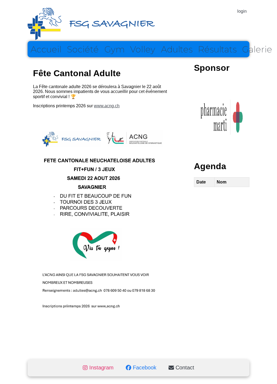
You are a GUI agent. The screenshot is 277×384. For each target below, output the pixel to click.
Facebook (143, 368)
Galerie (257, 49)
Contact (184, 368)
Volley (142, 49)
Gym (114, 49)
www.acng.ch (107, 105)
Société (83, 49)
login (242, 11)
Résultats (217, 49)
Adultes (177, 49)
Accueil (46, 49)
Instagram (101, 368)
